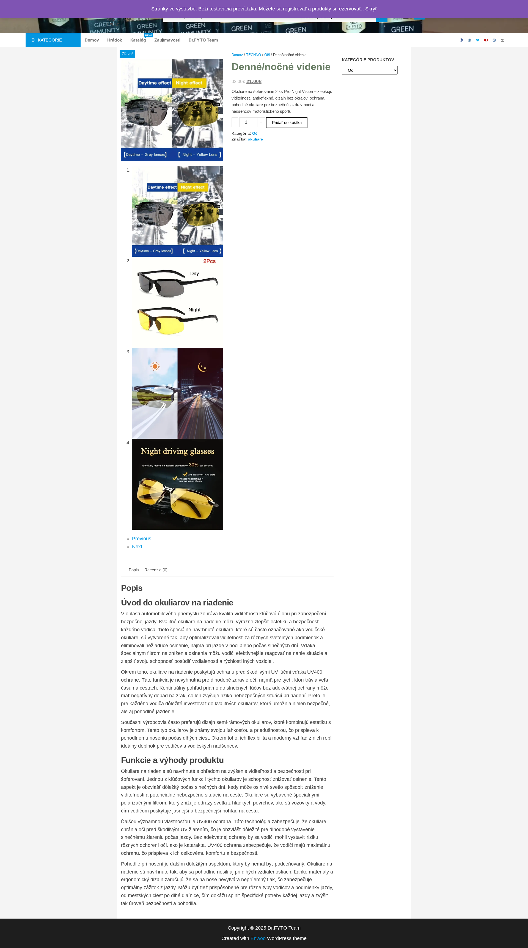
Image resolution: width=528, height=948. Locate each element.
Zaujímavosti (167, 40)
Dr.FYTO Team (203, 40)
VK (494, 40)
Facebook (461, 40)
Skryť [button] (371, 9)
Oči (267, 55)
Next (137, 546)
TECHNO (253, 55)
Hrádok (114, 40)
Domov (92, 40)
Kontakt (503, 40)
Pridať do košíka (287, 122)
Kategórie (50, 40)
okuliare (255, 139)
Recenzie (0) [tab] (155, 569)
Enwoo (258, 938)
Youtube (486, 40)
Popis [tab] (134, 569)
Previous (141, 538)
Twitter (478, 40)
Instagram (470, 40)
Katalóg (140, 38)
